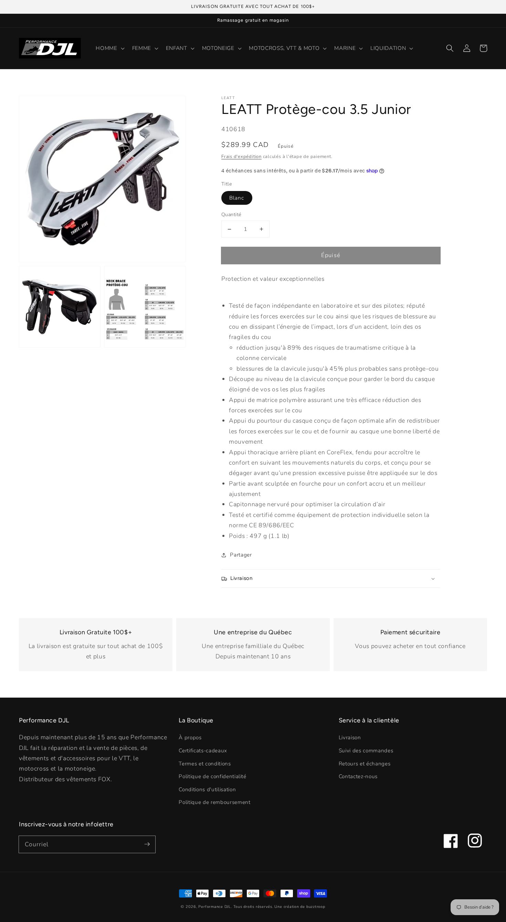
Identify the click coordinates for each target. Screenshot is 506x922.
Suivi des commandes (366, 750)
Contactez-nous (358, 776)
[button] (450, 48)
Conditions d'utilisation (207, 789)
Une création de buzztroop (299, 906)
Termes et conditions (205, 763)
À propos (190, 737)
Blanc (236, 197)
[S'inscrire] (147, 844)
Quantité (231, 214)
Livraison (350, 737)
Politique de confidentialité (212, 776)
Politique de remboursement (214, 802)
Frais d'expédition (241, 156)
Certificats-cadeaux (203, 750)
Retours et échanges (365, 763)
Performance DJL (214, 906)
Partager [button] (241, 554)
